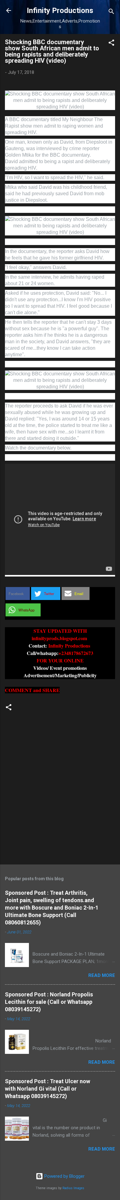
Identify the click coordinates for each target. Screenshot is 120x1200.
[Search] (111, 12)
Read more (101, 975)
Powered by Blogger (64, 1176)
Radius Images (73, 1188)
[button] (111, 44)
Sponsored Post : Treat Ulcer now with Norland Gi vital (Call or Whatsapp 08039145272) (47, 1088)
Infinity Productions (60, 10)
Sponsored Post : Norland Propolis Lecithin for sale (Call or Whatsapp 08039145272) (49, 1001)
